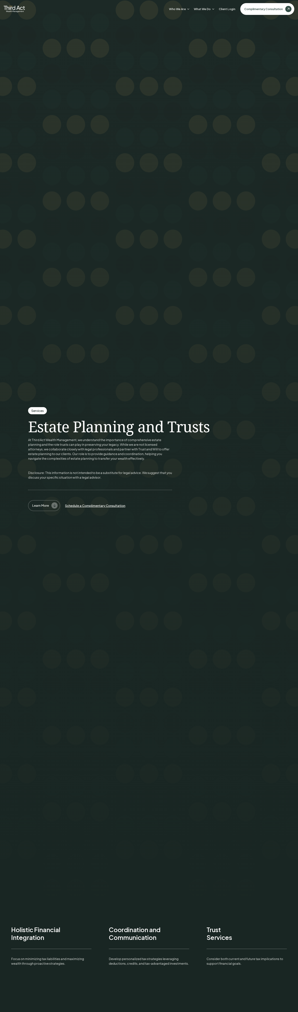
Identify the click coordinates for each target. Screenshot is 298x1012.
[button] (180, 9)
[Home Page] (14, 9)
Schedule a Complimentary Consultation (95, 505)
